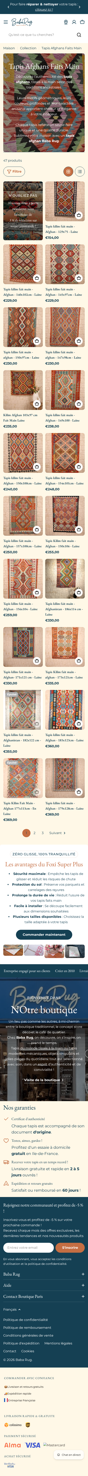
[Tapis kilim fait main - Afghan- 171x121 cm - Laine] (23, 647)
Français (10, 1309)
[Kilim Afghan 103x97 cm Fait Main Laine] (23, 390)
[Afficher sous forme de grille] (68, 172)
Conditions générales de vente (28, 1335)
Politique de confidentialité (25, 1320)
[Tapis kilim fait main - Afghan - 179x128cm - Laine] (65, 778)
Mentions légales (58, 1343)
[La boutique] (65, 22)
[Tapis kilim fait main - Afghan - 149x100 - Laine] (65, 390)
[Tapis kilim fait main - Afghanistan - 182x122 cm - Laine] (23, 710)
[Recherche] (79, 34)
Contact (9, 1351)
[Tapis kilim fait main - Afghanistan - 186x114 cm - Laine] (65, 579)
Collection (28, 48)
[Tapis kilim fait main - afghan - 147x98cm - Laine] (65, 327)
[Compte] (74, 22)
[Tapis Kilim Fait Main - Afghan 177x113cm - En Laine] (23, 778)
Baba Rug (24, 1360)
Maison (9, 48)
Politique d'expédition (21, 1343)
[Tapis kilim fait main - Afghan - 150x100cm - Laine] (23, 453)
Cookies (27, 1351)
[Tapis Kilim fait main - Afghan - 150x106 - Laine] (65, 516)
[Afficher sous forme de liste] (80, 172)
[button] (8, 7)
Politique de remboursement (27, 1328)
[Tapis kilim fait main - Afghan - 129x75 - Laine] (65, 201)
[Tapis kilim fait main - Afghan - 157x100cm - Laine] (23, 516)
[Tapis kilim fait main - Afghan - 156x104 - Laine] (23, 579)
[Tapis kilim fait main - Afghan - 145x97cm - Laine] (65, 264)
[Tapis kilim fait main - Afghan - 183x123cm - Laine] (65, 710)
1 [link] (26, 833)
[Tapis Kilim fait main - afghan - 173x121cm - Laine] (65, 647)
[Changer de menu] (5, 22)
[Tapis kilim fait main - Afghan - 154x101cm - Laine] (65, 453)
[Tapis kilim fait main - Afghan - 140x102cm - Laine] (23, 264)
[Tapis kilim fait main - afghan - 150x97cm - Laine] (23, 327)
